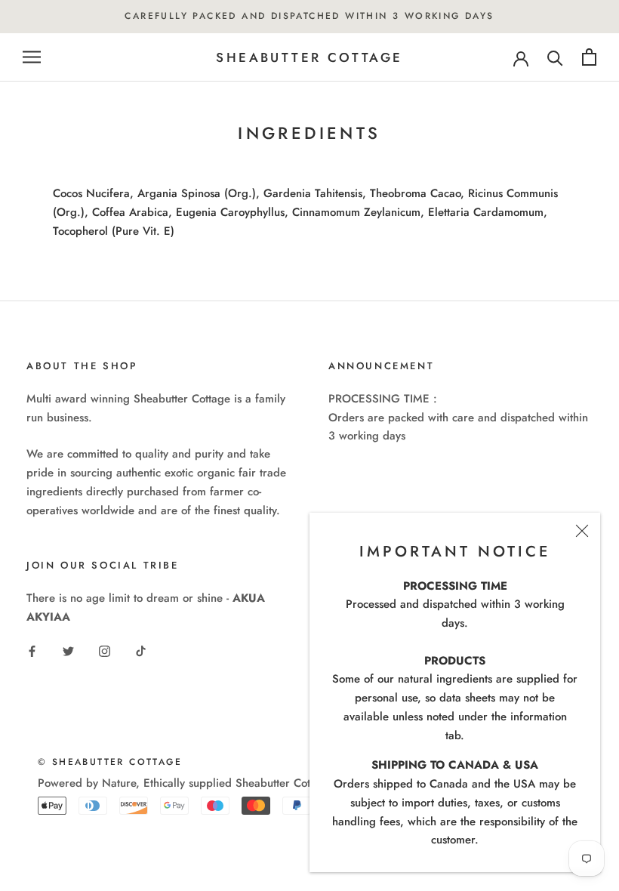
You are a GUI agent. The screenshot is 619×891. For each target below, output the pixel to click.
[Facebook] (32, 650)
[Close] (582, 531)
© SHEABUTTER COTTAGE (110, 762)
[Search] (555, 57)
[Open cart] (589, 57)
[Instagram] (104, 650)
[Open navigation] (32, 57)
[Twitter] (68, 650)
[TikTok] (140, 650)
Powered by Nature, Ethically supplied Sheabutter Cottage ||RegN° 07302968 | (239, 783)
